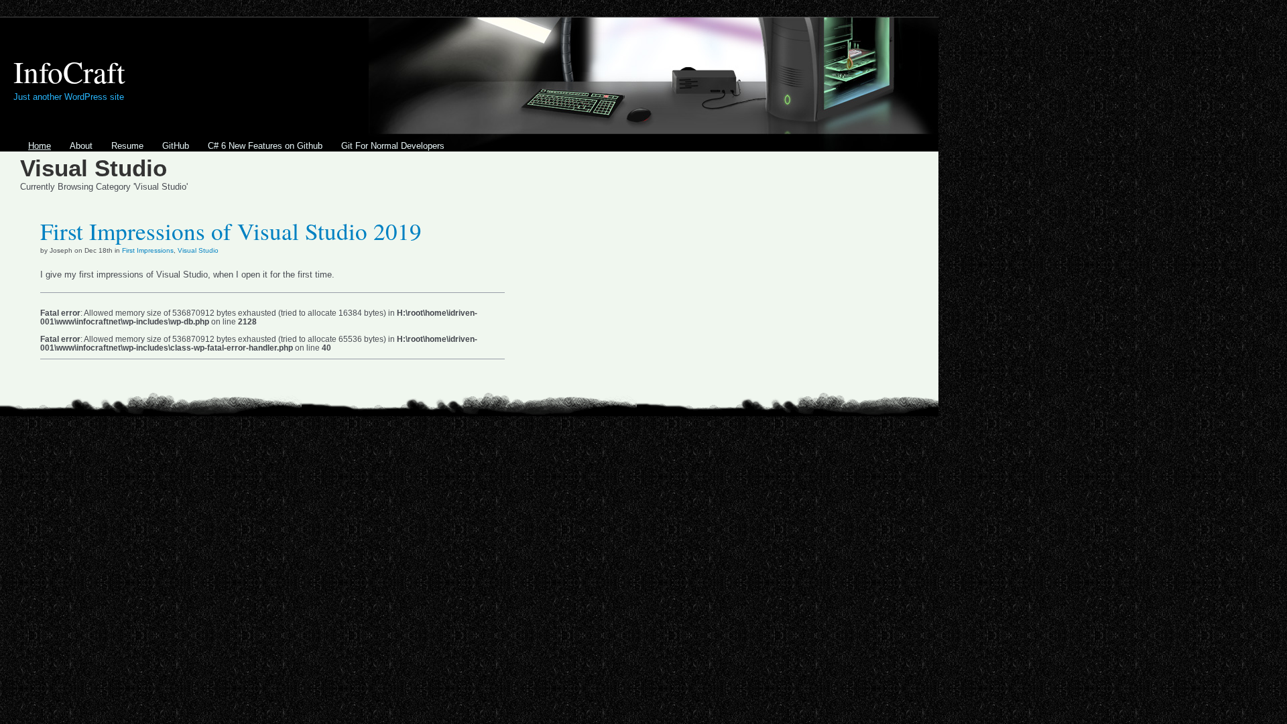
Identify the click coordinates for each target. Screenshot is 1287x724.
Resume (127, 146)
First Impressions (148, 250)
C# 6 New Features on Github (265, 146)
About (81, 146)
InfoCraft (69, 71)
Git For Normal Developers (392, 146)
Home (39, 146)
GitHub (175, 146)
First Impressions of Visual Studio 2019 (231, 231)
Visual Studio (198, 250)
